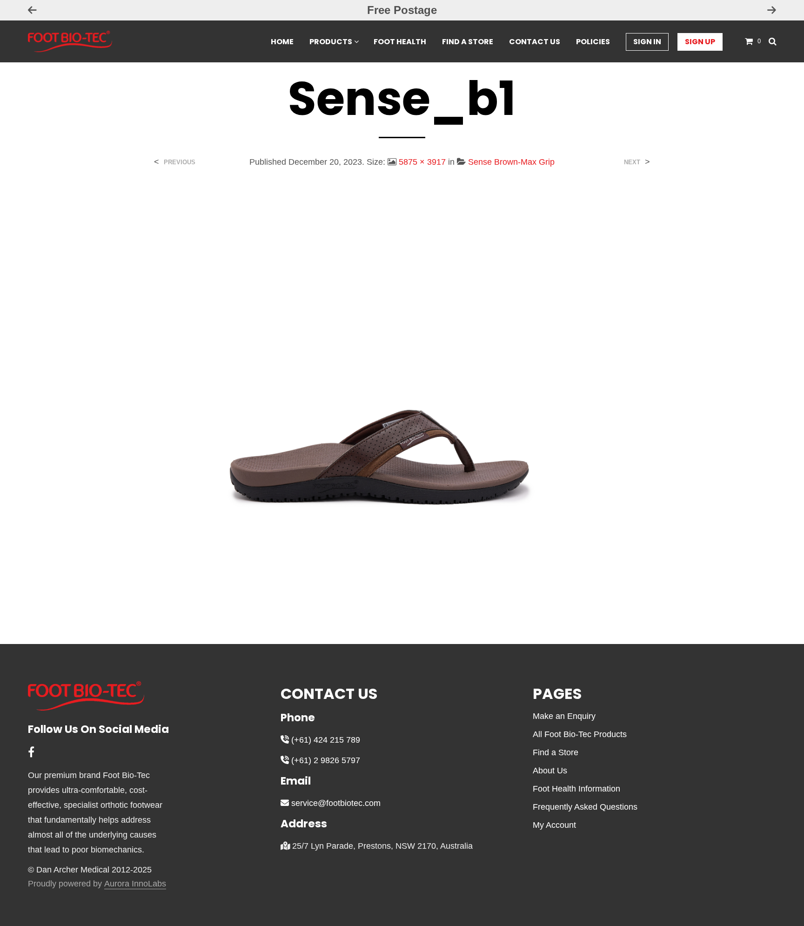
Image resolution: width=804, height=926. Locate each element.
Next (632, 162)
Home (282, 41)
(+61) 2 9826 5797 (324, 760)
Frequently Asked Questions (585, 807)
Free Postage (402, 10)
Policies (593, 41)
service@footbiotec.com (335, 803)
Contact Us (534, 41)
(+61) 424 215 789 (324, 740)
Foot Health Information (576, 788)
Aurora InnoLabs (135, 883)
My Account (554, 825)
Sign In (647, 41)
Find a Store (467, 41)
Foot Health (400, 41)
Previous (179, 162)
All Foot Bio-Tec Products (580, 734)
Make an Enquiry (564, 716)
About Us (550, 770)
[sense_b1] (402, 399)
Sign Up (700, 41)
